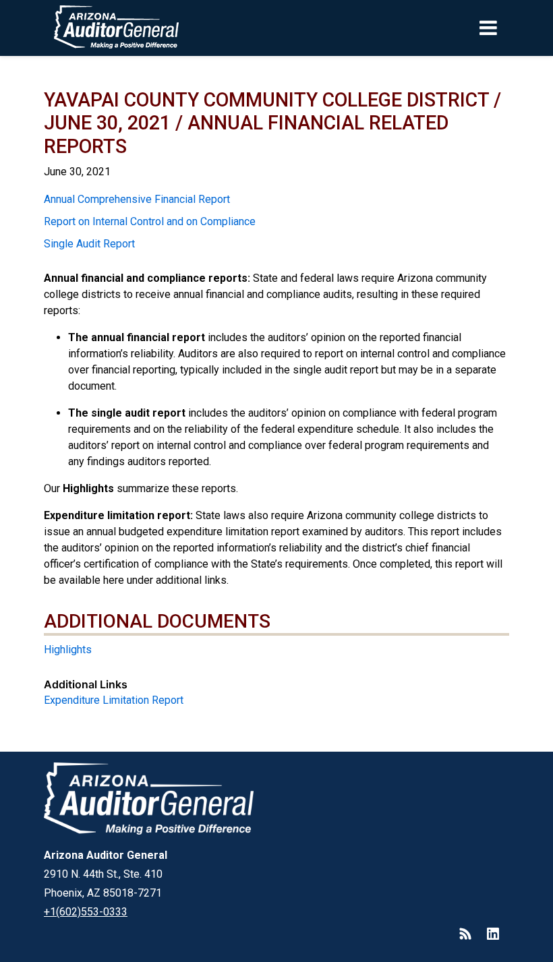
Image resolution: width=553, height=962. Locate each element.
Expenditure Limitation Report (113, 700)
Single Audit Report (89, 243)
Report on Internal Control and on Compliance (150, 221)
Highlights (68, 649)
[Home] (89, 28)
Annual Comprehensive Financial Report (137, 199)
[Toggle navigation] (511, 27)
